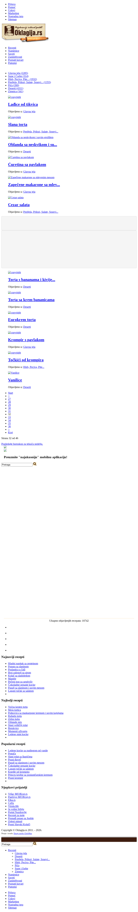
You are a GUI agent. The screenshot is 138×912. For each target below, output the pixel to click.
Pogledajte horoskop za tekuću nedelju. (22, 443)
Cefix (11, 803)
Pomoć (11, 7)
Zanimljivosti (15, 56)
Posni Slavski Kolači (19, 824)
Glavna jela (29, 111)
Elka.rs (11, 800)
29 (9, 405)
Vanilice (15, 380)
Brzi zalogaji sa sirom (19, 672)
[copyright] (14, 97)
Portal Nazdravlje (17, 812)
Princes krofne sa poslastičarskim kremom (30, 774)
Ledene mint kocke (18, 734)
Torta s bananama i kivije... (31, 279)
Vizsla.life (13, 806)
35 (9, 423)
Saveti (11, 53)
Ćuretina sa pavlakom (27, 164)
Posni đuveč (14, 759)
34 (9, 420)
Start (10, 392)
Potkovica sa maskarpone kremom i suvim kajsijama (35, 713)
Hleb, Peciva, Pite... (33, 367)
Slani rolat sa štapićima (20, 756)
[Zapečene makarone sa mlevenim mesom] (31, 177)
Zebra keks (14, 719)
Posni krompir (15, 777)
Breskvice (13, 728)
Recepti (12, 47)
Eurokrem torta (22, 319)
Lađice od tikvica (23, 104)
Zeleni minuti (15, 821)
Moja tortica (14, 710)
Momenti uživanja (17, 731)
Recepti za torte (16, 815)
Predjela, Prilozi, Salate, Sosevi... (40, 131)
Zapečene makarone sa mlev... (34, 184)
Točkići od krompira (26, 360)
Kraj (10, 432)
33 (9, 417)
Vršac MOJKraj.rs (17, 794)
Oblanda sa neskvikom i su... (32, 144)
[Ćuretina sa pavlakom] (21, 157)
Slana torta (17, 124)
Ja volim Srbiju (16, 809)
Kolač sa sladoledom (19, 675)
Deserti (27, 151)
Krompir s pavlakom (26, 340)
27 (9, 399)
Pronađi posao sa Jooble (21, 818)
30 (9, 408)
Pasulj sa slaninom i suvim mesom (26, 687)
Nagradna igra (15, 16)
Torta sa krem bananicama (31, 299)
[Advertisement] (69, 223)
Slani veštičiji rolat (18, 725)
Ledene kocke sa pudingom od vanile (28, 750)
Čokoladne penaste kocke (21, 684)
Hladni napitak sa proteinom (23, 663)
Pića (17, 865)
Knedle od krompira (18, 771)
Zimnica (19, 871)
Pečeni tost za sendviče (20, 681)
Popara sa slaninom (18, 666)
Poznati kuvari (15, 59)
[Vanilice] (13, 372)
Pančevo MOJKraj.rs (19, 797)
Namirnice (13, 50)
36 (9, 426)
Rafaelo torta (15, 716)
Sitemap (12, 19)
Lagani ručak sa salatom (21, 690)
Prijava (11, 4)
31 (9, 411)
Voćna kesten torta (18, 706)
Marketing (13, 13)
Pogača (12, 753)
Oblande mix (15, 722)
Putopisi (12, 63)
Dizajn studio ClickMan (23, 833)
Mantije (12, 678)
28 (9, 402)
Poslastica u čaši (16, 669)
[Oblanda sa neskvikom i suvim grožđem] (30, 137)
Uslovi (11, 10)
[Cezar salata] (16, 197)
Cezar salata (19, 204)
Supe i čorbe (21, 868)
